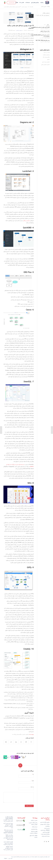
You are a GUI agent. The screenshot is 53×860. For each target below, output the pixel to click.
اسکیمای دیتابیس (25, 734)
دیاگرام (20, 734)
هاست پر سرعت (47, 52)
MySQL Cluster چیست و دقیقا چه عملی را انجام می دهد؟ (8, 848)
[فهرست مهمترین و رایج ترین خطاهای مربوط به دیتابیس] (5, 757)
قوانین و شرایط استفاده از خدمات (33, 832)
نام (33, 774)
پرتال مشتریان (34, 829)
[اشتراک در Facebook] (31, 742)
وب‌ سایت (32, 786)
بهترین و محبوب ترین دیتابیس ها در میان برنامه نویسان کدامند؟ (8, 843)
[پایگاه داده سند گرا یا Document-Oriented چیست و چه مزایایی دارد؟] (16, 757)
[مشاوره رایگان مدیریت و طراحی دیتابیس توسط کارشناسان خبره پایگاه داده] (24, 757)
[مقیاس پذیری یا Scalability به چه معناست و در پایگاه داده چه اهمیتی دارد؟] (9, 757)
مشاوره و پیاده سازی (46, 62)
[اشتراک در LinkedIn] (16, 742)
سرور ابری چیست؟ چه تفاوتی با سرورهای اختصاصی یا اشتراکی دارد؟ (8, 825)
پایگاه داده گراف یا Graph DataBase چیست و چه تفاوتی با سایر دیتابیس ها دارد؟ (8, 819)
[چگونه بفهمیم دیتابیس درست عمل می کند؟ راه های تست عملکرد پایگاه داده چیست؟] (20, 757)
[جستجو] (31, 16)
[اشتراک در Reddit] (11, 742)
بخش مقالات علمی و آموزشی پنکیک (33, 823)
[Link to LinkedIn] (46, 841)
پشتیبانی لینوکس (46, 54)
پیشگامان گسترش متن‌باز (15, 856)
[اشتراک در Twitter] (26, 742)
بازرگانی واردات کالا (46, 57)
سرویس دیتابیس (19, 30)
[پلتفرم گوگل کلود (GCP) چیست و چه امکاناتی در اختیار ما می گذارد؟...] (52, 430)
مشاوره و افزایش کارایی (45, 64)
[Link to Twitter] (48, 841)
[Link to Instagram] (44, 841)
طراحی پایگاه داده (15, 734)
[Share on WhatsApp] (21, 742)
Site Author (10, 30)
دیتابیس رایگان (26, 220)
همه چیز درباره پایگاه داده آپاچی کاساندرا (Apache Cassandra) (8, 831)
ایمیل (32, 780)
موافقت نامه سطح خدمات (33, 836)
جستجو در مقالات (46, 13)
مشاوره (48, 59)
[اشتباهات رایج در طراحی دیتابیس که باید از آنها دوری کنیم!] (13, 757)
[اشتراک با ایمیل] (6, 742)
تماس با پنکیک (34, 820)
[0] (18, 18)
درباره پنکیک (34, 827)
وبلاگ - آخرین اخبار (45, 6)
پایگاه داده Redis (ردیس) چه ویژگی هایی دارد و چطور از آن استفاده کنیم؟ (8, 837)
